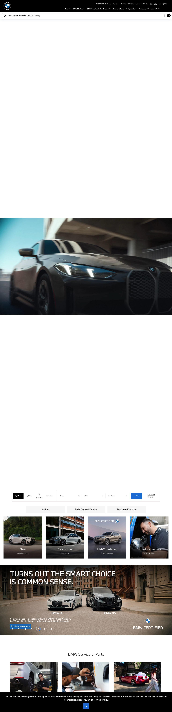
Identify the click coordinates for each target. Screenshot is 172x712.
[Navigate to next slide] (170, 600)
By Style (29, 496)
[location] (146, 4)
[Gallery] (86, 600)
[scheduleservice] (114, 4)
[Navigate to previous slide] (2, 600)
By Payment (39, 495)
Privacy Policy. (102, 699)
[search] (111, 4)
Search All (50, 496)
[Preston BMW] (20, 5)
